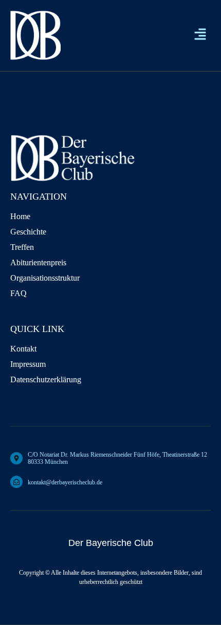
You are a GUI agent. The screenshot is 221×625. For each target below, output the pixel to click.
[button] (200, 35)
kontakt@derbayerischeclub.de (65, 482)
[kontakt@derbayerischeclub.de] (16, 482)
